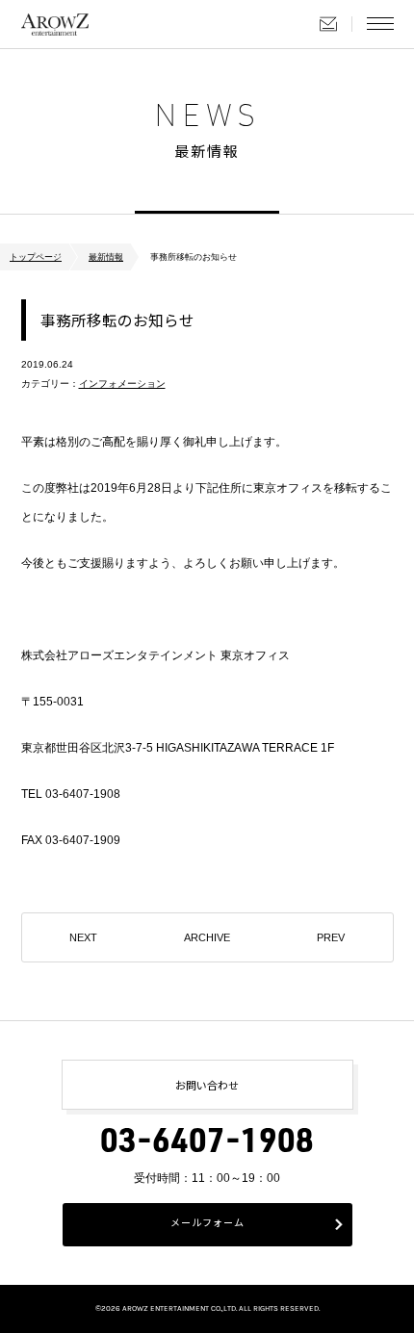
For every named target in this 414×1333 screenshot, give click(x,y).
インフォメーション (122, 383)
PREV (331, 937)
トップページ (36, 257)
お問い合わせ (328, 24)
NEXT (83, 937)
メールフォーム (207, 1224)
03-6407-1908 (207, 1145)
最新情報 (106, 257)
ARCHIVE (207, 937)
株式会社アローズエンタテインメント (55, 24)
